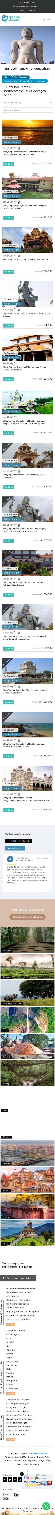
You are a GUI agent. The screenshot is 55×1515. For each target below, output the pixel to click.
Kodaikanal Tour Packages (19, 1427)
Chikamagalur (13, 1334)
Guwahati (27, 1047)
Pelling (27, 1233)
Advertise (34, 1464)
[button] (37, 20)
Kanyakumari (12, 1361)
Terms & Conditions (12, 1461)
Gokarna (10, 1350)
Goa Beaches (12, 1296)
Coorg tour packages (16, 1407)
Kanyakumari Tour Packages (20, 1419)
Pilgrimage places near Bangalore (22, 1312)
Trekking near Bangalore (18, 1319)
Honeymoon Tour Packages (19, 1415)
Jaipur (9, 1358)
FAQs (41, 1461)
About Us (9, 1457)
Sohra (27, 1020)
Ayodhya (27, 1207)
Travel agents (22, 1464)
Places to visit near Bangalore (20, 1315)
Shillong (27, 1073)
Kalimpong (27, 940)
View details (8, 164)
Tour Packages (20, 77)
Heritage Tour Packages (17, 1411)
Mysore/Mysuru (13, 1388)
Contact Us (20, 1457)
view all (11, 1324)
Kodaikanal (11, 1365)
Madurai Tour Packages (17, 1431)
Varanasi (27, 1180)
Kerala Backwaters (15, 1308)
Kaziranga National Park (27, 993)
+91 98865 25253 (27, 3)
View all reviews (15, 848)
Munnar (10, 1384)
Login (22, 10)
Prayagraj (27, 1153)
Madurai (10, 1373)
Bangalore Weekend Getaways (21, 1288)
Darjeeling (27, 967)
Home (6, 77)
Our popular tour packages (27, 917)
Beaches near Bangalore (18, 1292)
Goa (8, 1346)
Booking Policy (30, 1461)
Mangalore (11, 1381)
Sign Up (32, 10)
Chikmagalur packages (17, 1404)
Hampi (9, 1354)
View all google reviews (18, 841)
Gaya (27, 1100)
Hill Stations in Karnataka (18, 1300)
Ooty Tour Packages (15, 1434)
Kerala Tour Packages (16, 1423)
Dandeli (10, 1342)
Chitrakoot (27, 1127)
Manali (9, 1377)
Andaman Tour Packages (18, 1400)
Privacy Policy (43, 1457)
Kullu (8, 1369)
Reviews (31, 1457)
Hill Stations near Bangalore (19, 1304)
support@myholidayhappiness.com (27, 6)
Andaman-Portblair (15, 1331)
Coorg (9, 1338)
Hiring (48, 1461)
